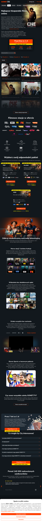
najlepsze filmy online (14, 28)
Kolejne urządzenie (31, 333)
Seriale (13, 5)
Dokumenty (25, 5)
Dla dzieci (19, 5)
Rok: (24, 57)
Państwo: (14, 57)
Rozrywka (32, 5)
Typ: (4, 57)
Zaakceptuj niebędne (21, 516)
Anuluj (3, 60)
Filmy (9, 5)
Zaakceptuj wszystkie (21, 514)
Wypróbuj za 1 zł (12, 429)
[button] (1, 486)
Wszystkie (4, 5)
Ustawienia (21, 519)
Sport (37, 5)
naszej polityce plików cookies (8, 511)
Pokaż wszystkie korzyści (21, 404)
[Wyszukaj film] (15, 53)
